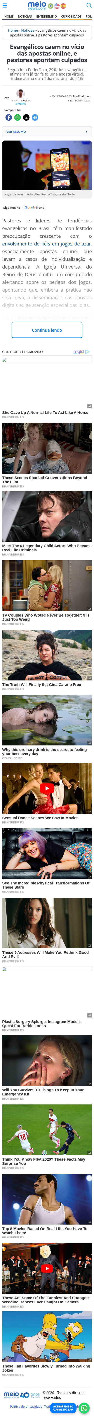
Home (9, 16)
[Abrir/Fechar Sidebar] (4, 5)
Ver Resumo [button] (47, 132)
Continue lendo (47, 330)
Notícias (25, 16)
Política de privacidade (26, 1406)
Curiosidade (71, 16)
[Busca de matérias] (89, 6)
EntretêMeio (46, 16)
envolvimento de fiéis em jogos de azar (46, 243)
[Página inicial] (37, 5)
